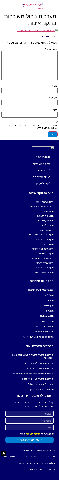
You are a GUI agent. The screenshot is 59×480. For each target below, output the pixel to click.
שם (55, 85)
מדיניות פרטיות (30, 457)
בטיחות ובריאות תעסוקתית (42, 206)
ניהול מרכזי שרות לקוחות (43, 249)
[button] (6, 6)
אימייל (53, 97)
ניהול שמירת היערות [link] (45, 263)
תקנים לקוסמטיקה (45, 220)
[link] (23, 5)
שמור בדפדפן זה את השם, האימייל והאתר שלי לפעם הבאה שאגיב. (32, 126)
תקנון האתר (50, 457)
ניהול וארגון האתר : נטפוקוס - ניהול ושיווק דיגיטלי (37, 463)
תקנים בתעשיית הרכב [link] (44, 272)
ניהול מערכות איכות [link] (45, 202)
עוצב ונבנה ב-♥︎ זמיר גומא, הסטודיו (42, 469)
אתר (55, 110)
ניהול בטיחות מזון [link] (46, 230)
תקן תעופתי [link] (48, 211)
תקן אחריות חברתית (45, 239)
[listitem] (29, 202)
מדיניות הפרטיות (33, 434)
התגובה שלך (50, 49)
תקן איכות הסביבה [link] (45, 216)
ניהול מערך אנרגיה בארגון (43, 258)
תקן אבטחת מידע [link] (46, 253)
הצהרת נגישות (9, 457)
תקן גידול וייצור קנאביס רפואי (41, 235)
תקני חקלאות (48, 225)
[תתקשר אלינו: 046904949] (15, 5)
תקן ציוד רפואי (47, 244)
